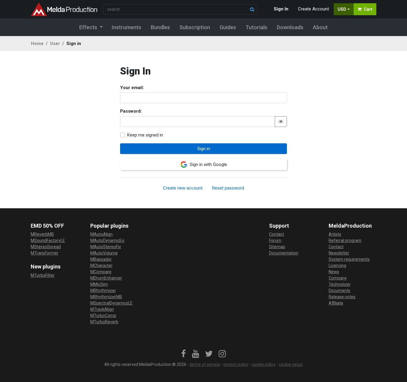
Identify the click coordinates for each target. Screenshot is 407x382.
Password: (131, 111)
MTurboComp (103, 315)
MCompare (100, 271)
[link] (183, 354)
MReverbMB (42, 234)
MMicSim (99, 284)
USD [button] (342, 9)
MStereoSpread (46, 246)
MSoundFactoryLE (48, 240)
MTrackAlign (102, 309)
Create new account (183, 188)
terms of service (204, 364)
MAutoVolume (104, 253)
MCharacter (101, 265)
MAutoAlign (101, 234)
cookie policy (264, 364)
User (55, 43)
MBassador (101, 259)
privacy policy (235, 364)
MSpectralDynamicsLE (111, 303)
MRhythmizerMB (106, 296)
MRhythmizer (103, 290)
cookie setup (291, 364)
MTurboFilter (43, 275)
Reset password (228, 188)
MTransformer (44, 253)
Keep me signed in (145, 135)
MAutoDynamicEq (107, 240)
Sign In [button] (281, 9)
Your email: (132, 87)
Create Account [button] (313, 9)
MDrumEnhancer (106, 278)
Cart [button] (368, 9)
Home (37, 43)
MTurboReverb (104, 321)
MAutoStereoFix (105, 246)
